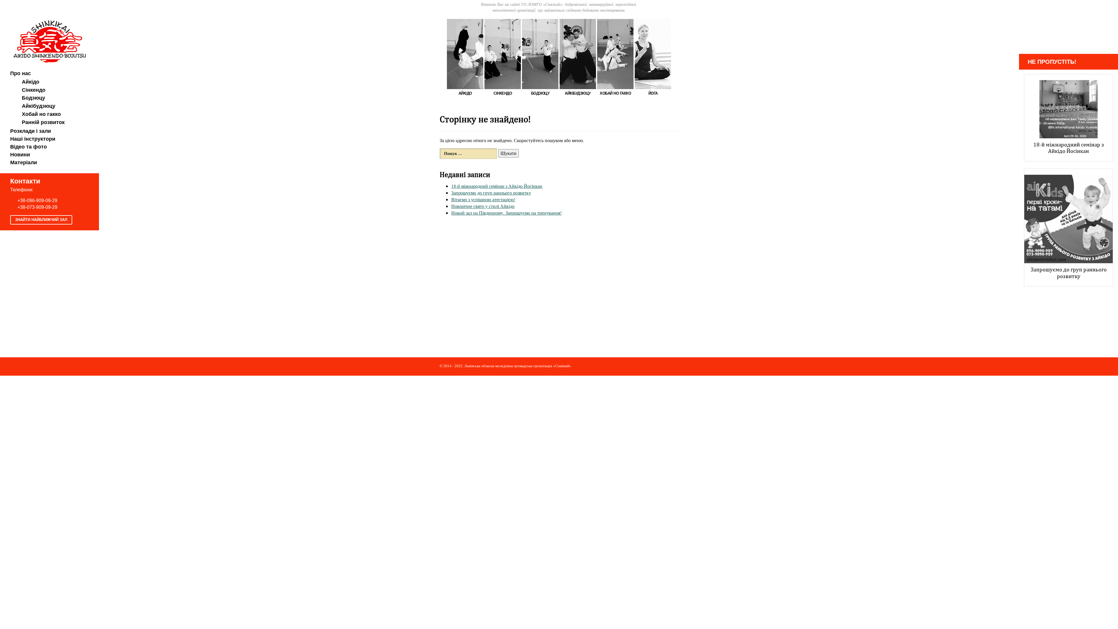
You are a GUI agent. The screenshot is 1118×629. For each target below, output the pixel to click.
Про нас (20, 73)
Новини (20, 155)
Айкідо (30, 82)
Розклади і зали (30, 131)
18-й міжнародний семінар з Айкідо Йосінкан (496, 186)
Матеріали (23, 162)
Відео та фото (28, 147)
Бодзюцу (33, 98)
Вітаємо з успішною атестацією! (483, 199)
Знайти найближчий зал (41, 220)
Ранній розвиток (43, 122)
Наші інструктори (32, 139)
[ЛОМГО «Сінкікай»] (49, 41)
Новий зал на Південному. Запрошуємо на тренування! (506, 213)
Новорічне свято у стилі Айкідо (482, 206)
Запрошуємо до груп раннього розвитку (491, 193)
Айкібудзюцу (38, 106)
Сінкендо (33, 90)
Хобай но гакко (41, 114)
